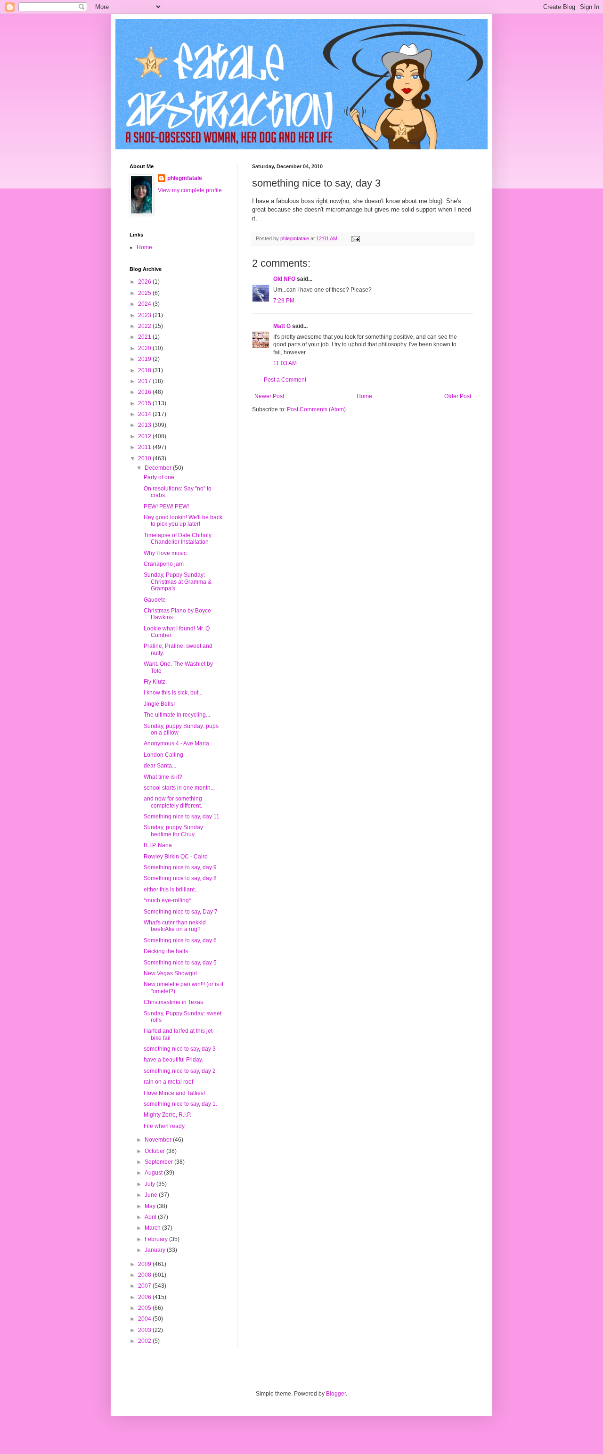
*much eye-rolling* (167, 900)
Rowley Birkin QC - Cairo (176, 856)
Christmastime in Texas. (174, 1002)
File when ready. (165, 1126)
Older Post (457, 396)
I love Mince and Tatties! (174, 1093)
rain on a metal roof (168, 1081)
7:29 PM (283, 300)
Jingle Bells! (159, 704)
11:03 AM (285, 363)
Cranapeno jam (164, 564)
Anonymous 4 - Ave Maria (176, 743)
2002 (145, 1341)
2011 (145, 447)
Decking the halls (166, 951)
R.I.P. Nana (158, 845)
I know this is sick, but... (173, 692)
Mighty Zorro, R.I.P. (167, 1114)
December (159, 468)
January (156, 1250)
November (159, 1139)
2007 (145, 1285)
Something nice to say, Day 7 (181, 911)
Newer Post (269, 396)
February (157, 1239)
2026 (145, 281)
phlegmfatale (184, 178)
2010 (145, 458)
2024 (145, 304)
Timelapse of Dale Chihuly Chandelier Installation (178, 538)
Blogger (336, 1393)
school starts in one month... (179, 787)
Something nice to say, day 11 (182, 816)
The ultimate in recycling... (177, 714)
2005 (145, 1308)
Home (364, 396)
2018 (145, 370)
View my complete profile (190, 190)
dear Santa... (160, 765)
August (154, 1172)
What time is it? (163, 777)
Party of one (159, 477)
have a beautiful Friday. (173, 1059)
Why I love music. (166, 553)
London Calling (163, 755)
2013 (145, 425)
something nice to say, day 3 (180, 1049)
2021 (145, 337)
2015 (145, 403)
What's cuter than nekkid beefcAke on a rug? (175, 925)
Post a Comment (285, 379)
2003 (145, 1330)
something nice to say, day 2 (180, 1071)
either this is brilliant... (171, 889)
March (153, 1228)
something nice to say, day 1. (180, 1104)
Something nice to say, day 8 (180, 878)
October (155, 1151)
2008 (145, 1275)
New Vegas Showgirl (170, 973)
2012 (145, 436)
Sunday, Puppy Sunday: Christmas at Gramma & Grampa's (178, 582)
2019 (145, 359)
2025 (145, 293)
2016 (145, 392)
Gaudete (155, 599)
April (151, 1217)
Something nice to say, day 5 (180, 962)
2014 (145, 414)
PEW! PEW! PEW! (166, 506)
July (150, 1184)
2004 (145, 1318)
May (151, 1206)
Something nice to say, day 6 (180, 940)
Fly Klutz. (155, 681)
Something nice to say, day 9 (180, 867)
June (152, 1195)
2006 (145, 1297)
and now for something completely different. (173, 802)
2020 (145, 348)
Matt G (282, 326)
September (159, 1162)
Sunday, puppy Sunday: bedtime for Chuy (174, 830)
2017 (145, 381)
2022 (145, 326)
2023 (145, 315)
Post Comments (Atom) (316, 409)
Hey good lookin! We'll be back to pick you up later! (183, 520)
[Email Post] (355, 238)
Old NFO (284, 279)
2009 (145, 1264)
